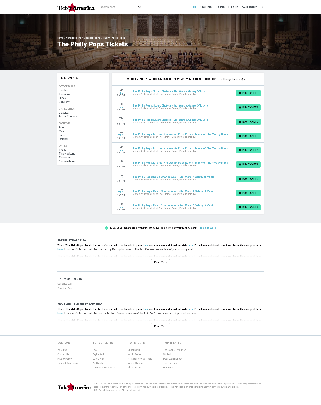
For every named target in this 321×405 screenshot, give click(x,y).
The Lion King (170, 363)
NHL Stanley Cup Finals (140, 359)
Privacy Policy (64, 359)
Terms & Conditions (67, 363)
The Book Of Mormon (174, 350)
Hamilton (168, 367)
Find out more (207, 227)
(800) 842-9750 (254, 7)
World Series (134, 354)
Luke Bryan (98, 359)
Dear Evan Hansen (172, 359)
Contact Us (63, 354)
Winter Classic (135, 363)
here (145, 245)
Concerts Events (66, 284)
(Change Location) (232, 79)
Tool (95, 350)
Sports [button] (220, 7)
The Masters (134, 367)
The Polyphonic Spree (104, 367)
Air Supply (98, 363)
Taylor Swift (99, 354)
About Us (62, 350)
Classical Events (66, 288)
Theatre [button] (233, 7)
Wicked (167, 354)
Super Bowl (134, 350)
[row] (188, 93)
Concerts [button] (205, 7)
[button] (194, 7)
